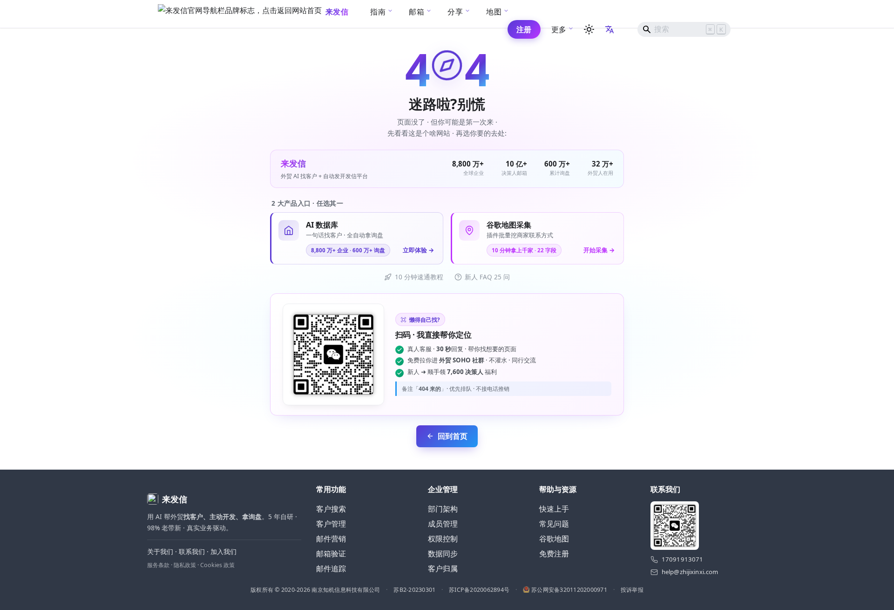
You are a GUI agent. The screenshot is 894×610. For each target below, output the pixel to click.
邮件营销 (331, 539)
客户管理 (331, 524)
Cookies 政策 (217, 565)
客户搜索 (331, 509)
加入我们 (223, 551)
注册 (524, 29)
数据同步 (443, 553)
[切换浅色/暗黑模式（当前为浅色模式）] (589, 29)
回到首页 (452, 436)
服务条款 (158, 565)
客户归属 (443, 568)
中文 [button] (610, 29)
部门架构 (443, 509)
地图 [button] (493, 12)
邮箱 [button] (416, 12)
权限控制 (443, 539)
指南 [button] (378, 12)
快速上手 (554, 509)
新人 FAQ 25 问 (487, 276)
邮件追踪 (331, 568)
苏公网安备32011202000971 (569, 590)
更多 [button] (559, 29)
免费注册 (554, 553)
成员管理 (443, 524)
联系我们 (192, 551)
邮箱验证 (331, 553)
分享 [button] (455, 12)
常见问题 (554, 524)
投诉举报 (632, 590)
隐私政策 (185, 565)
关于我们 (160, 551)
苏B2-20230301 (414, 590)
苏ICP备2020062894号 (479, 590)
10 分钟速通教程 (419, 276)
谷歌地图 (554, 539)
